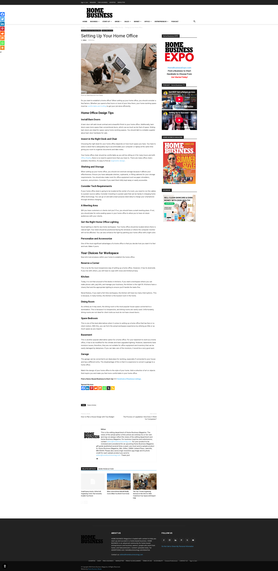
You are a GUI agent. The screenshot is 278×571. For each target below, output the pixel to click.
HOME (85, 21)
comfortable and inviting (97, 106)
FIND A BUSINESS (102, 2)
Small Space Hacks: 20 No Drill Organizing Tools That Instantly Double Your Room (91, 494)
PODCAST (174, 21)
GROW (117, 21)
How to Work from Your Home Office (98, 27)
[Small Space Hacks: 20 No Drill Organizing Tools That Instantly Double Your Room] (93, 481)
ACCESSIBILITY (158, 561)
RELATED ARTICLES (89, 469)
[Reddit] (96, 388)
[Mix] (100, 388)
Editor (85, 40)
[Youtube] (193, 540)
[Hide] (1, 52)
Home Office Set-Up (117, 27)
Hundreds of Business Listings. (129, 379)
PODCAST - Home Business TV (174, 85)
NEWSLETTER (121, 2)
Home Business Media (95, 569)
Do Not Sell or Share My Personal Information (178, 546)
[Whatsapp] (104, 388)
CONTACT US (184, 561)
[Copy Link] (113, 388)
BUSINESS (94, 21)
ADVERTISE (112, 2)
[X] (108, 388)
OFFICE (147, 21)
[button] (194, 22)
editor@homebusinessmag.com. (119, 441)
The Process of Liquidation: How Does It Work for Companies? (140, 418)
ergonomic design (118, 161)
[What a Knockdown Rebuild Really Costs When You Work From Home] (119, 481)
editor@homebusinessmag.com (131, 555)
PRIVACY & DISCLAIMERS (133, 561)
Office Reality (86, 158)
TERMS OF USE (147, 561)
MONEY (137, 21)
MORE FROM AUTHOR (106, 469)
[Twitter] (2, 19)
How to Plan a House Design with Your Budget (97, 417)
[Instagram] (169, 540)
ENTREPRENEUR (160, 21)
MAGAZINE (93, 2)
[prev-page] (82, 502)
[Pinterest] (91, 388)
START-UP (106, 21)
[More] (2, 48)
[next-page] (85, 502)
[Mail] (98, 459)
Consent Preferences (171, 561)
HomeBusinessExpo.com (179, 67)
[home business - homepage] (93, 543)
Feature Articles (91, 405)
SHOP (99, 561)
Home (83, 27)
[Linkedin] (87, 388)
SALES (126, 21)
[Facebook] (83, 388)
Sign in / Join (84, 2)
